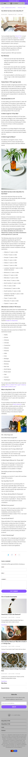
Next (24, 7)
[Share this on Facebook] (12, 554)
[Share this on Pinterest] (15, 554)
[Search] (23, 3)
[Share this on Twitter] (8, 554)
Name (2, 567)
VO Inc (5, 734)
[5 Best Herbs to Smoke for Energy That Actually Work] (14, 660)
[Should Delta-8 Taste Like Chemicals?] (14, 606)
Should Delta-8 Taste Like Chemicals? (11, 614)
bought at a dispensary (12, 320)
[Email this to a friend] (19, 554)
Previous (20, 7)
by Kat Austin (4, 14)
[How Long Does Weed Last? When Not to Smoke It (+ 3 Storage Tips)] (14, 633)
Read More (4, 625)
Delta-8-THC (18, 36)
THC (19, 38)
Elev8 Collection (17, 404)
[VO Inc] (14, 3)
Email (3, 573)
